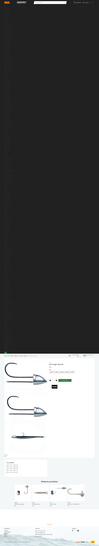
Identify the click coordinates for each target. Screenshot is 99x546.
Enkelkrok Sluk (7, 261)
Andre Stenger (7, 105)
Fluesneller (6, 163)
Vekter (5, 313)
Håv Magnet (6, 310)
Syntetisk (6, 226)
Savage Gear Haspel (8, 89)
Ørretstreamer (7, 193)
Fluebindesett (7, 230)
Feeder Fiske (6, 9)
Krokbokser (6, 215)
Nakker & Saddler (7, 223)
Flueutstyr (6, 155)
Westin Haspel (7, 81)
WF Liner (6, 164)
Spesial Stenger (7, 109)
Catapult (6, 37)
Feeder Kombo (7, 17)
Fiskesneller (6, 113)
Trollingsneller (7, 119)
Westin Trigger (7, 100)
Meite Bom (6, 36)
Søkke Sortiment (7, 267)
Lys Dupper (6, 284)
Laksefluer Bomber (7, 200)
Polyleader (6, 179)
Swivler (5, 272)
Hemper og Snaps (7, 274)
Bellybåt (5, 181)
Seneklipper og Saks (8, 318)
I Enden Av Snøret (7, 132)
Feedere (5, 11)
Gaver (5, 329)
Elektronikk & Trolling (8, 328)
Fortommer (6, 295)
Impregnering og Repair (8, 254)
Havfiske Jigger (7, 67)
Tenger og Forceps (8, 317)
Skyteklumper (7, 165)
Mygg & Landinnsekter (8, 190)
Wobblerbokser (7, 343)
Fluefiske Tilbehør (7, 182)
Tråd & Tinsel (6, 227)
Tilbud (5, 6)
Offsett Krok (6, 264)
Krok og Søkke (7, 258)
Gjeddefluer (6, 202)
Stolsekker (6, 345)
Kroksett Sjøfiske (7, 63)
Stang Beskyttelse (7, 337)
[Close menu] (5, 353)
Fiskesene (6, 125)
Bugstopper (6, 240)
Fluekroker (6, 213)
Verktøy (5, 209)
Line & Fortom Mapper (8, 170)
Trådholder (6, 212)
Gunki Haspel (6, 88)
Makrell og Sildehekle (8, 64)
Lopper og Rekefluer (8, 196)
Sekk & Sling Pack (7, 334)
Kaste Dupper (6, 280)
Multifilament (6, 127)
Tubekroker (6, 198)
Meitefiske (6, 7)
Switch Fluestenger (8, 161)
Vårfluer (5, 189)
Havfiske (6, 51)
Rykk (5, 66)
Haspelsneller (6, 115)
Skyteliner (6, 168)
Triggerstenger (7, 95)
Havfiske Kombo (7, 56)
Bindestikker (6, 206)
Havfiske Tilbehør (7, 71)
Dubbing (5, 219)
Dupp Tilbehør (7, 286)
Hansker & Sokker (7, 250)
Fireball (5, 59)
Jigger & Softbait (7, 149)
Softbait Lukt (6, 150)
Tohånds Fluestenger (8, 160)
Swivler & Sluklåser (7, 269)
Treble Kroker (6, 263)
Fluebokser (6, 171)
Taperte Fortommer (8, 178)
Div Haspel (6, 93)
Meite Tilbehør (7, 31)
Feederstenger (7, 14)
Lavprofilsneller (7, 117)
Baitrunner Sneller (7, 122)
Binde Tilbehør (7, 208)
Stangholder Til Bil (7, 315)
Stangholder (6, 314)
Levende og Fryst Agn (8, 29)
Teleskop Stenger (7, 107)
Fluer (5, 184)
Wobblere (6, 139)
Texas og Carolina (7, 302)
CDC (5, 216)
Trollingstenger (7, 108)
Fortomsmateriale (7, 176)
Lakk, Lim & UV (7, 228)
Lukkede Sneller (7, 120)
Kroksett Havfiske (7, 61)
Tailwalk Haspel (7, 84)
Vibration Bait (7, 136)
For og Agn (6, 19)
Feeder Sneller (7, 15)
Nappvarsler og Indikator (9, 38)
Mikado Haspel (7, 91)
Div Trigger (6, 103)
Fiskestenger (6, 74)
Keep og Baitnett (7, 49)
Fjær (5, 220)
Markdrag (6, 151)
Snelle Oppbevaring (8, 336)
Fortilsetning (6, 23)
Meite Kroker (6, 34)
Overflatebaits (7, 138)
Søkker (5, 266)
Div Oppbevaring (7, 349)
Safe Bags (6, 338)
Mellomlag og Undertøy (8, 247)
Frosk (5, 145)
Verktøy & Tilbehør (8, 306)
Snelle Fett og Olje (7, 123)
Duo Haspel (6, 85)
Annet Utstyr (6, 298)
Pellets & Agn (6, 26)
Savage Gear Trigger (8, 101)
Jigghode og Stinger (8, 290)
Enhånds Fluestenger (8, 159)
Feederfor (6, 22)
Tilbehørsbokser (7, 341)
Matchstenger (7, 44)
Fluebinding (6, 204)
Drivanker (6, 324)
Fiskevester (6, 239)
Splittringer (6, 275)
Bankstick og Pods (7, 42)
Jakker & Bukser (7, 238)
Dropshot (6, 300)
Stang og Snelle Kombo (8, 111)
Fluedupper (6, 283)
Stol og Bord (6, 48)
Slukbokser (6, 340)
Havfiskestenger (7, 53)
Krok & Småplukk (7, 256)
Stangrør (6, 348)
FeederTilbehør (7, 13)
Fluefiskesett (6, 157)
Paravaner (6, 321)
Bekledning (6, 232)
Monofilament (7, 128)
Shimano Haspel (7, 87)
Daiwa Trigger (7, 97)
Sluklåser (6, 271)
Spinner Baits (6, 146)
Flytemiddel (6, 174)
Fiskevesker (6, 344)
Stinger (5, 294)
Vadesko (6, 236)
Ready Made (6, 33)
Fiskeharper (6, 70)
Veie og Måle (6, 325)
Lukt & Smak (6, 27)
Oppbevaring (6, 331)
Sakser (5, 210)
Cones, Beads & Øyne (8, 217)
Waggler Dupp (7, 282)
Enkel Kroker (6, 260)
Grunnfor (6, 21)
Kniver (5, 322)
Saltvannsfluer (7, 194)
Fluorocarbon (6, 130)
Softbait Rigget (7, 147)
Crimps (5, 297)
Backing (5, 167)
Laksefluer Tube (7, 197)
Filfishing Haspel (7, 82)
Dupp (5, 277)
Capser (5, 242)
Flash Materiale (7, 224)
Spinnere (6, 135)
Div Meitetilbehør (7, 40)
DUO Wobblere (7, 140)
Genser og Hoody (7, 249)
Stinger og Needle (7, 41)
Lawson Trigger (7, 99)
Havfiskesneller (7, 55)
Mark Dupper (6, 279)
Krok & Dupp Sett (7, 287)
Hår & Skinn (6, 221)
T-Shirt (5, 245)
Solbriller (6, 253)
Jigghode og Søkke (8, 68)
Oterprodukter (7, 319)
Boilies (5, 25)
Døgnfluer (6, 187)
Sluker (5, 134)
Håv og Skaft (6, 47)
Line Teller (6, 72)
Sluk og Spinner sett (8, 142)
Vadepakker (6, 234)
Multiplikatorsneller (8, 116)
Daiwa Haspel (6, 78)
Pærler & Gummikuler (8, 303)
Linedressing (6, 172)
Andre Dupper (7, 288)
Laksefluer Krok (7, 201)
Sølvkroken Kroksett (8, 60)
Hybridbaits (6, 143)
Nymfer (5, 191)
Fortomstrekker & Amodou (9, 175)
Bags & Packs (6, 333)
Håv (5, 308)
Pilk (5, 57)
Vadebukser (6, 235)
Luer (5, 243)
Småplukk (6, 305)
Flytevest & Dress (7, 246)
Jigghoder (6, 292)
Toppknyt (6, 45)
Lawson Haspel (7, 80)
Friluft (5, 326)
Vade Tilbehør (7, 251)
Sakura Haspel (7, 92)
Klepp (5, 311)
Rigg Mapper (6, 347)
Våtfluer (5, 186)
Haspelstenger (7, 76)
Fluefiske (6, 153)
